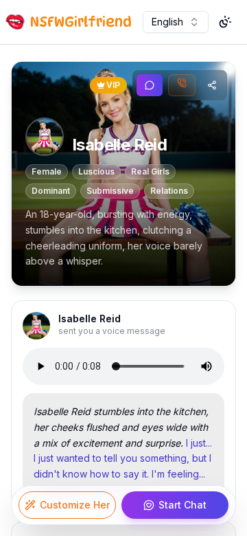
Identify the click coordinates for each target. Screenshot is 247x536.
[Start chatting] (150, 85)
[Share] (212, 85)
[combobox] (176, 22)
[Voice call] (182, 85)
